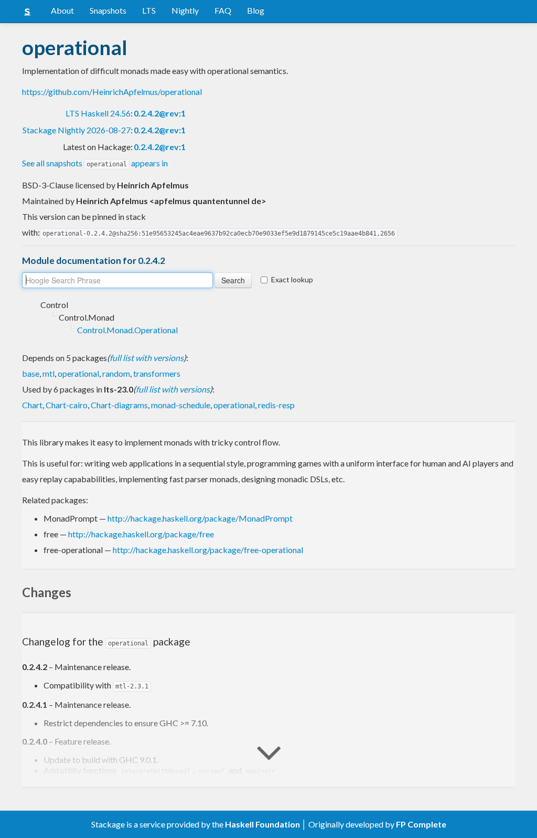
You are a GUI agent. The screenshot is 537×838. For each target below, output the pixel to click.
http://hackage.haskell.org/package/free (141, 534)
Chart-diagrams (119, 405)
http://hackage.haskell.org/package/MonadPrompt (200, 518)
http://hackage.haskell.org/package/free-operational (208, 550)
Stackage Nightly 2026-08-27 (77, 130)
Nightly (185, 10)
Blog (255, 10)
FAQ (222, 10)
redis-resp (276, 405)
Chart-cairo (67, 405)
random (116, 373)
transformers (156, 373)
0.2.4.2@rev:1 (160, 113)
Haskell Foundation (262, 824)
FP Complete (421, 824)
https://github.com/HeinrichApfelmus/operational (112, 92)
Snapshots (108, 10)
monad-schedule (180, 405)
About (62, 10)
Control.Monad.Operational (127, 330)
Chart (32, 405)
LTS (149, 10)
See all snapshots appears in (95, 163)
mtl (48, 373)
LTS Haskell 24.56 (98, 113)
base (30, 373)
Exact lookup (292, 279)
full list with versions (147, 358)
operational (78, 373)
